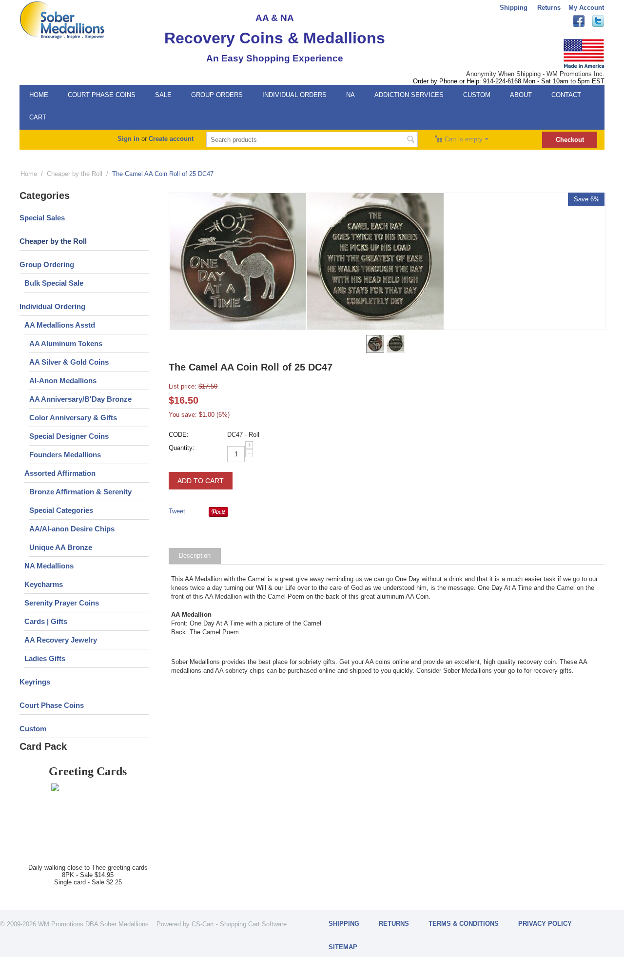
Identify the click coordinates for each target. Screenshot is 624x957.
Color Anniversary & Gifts (73, 417)
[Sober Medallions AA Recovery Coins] (62, 19)
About (521, 94)
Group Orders (217, 94)
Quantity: (182, 447)
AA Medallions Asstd (59, 325)
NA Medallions (49, 566)
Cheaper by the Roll (74, 173)
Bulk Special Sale (53, 283)
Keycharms (43, 584)
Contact (566, 94)
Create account (171, 138)
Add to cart (200, 481)
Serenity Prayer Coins (61, 603)
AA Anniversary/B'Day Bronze (80, 399)
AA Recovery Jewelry (60, 640)
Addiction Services (409, 94)
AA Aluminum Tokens (65, 343)
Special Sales (42, 218)
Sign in (128, 138)
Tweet (177, 511)
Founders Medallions (65, 454)
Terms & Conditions (464, 923)
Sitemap (343, 947)
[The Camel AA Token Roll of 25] (375, 261)
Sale (163, 94)
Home (38, 94)
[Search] (410, 140)
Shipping (513, 7)
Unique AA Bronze (60, 547)
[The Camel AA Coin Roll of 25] (238, 261)
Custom (476, 94)
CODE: (179, 434)
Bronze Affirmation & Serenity (80, 492)
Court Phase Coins (102, 94)
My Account (586, 7)
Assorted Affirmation (60, 473)
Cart (37, 117)
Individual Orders (294, 94)
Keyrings (35, 682)
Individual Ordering (52, 306)
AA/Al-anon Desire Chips (72, 529)
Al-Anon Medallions (63, 380)
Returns (549, 7)
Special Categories (61, 510)
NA (350, 94)
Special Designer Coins (69, 436)
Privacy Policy (545, 923)
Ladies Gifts (44, 658)
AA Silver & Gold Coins (69, 362)
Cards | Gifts (45, 621)
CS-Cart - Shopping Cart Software (239, 924)
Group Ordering (47, 264)
